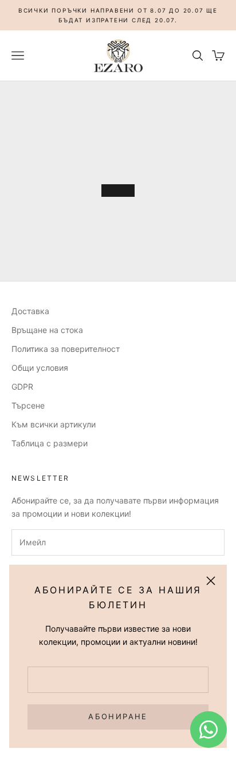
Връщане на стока (47, 330)
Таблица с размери (49, 443)
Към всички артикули (53, 424)
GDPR (22, 386)
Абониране (117, 716)
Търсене (28, 405)
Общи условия (39, 367)
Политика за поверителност (65, 349)
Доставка (30, 311)
